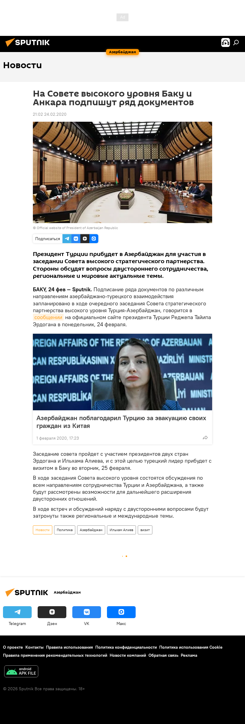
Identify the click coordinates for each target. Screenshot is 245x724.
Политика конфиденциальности (126, 647)
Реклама (189, 655)
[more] (205, 437)
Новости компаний (128, 655)
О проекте (13, 647)
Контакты (34, 647)
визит (145, 530)
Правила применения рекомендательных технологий (55, 655)
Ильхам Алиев (121, 530)
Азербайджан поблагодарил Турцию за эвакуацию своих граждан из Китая (121, 421)
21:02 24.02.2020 (50, 114)
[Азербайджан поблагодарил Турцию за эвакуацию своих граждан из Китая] (122, 372)
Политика (65, 530)
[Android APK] (21, 672)
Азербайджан (91, 530)
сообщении (48, 317)
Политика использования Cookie (191, 647)
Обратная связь (163, 655)
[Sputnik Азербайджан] (29, 47)
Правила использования (69, 647)
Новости (43, 530)
